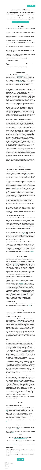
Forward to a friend (31, 5)
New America (8, 449)
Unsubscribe (20, 459)
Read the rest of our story (21, 450)
